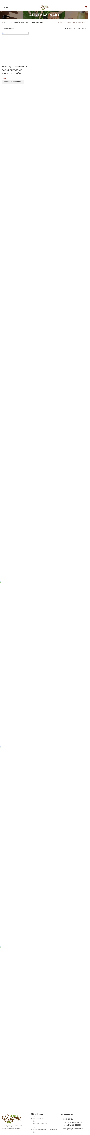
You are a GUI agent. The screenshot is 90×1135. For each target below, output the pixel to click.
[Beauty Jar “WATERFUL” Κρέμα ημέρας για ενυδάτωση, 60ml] (15, 46)
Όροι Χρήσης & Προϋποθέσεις (73, 1129)
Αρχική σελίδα (7, 22)
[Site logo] (44, 7)
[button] (13, 82)
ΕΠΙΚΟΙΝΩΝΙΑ (67, 1119)
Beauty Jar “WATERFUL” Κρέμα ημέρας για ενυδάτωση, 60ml (15, 70)
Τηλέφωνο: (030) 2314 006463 (46, 1129)
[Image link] (12, 1119)
